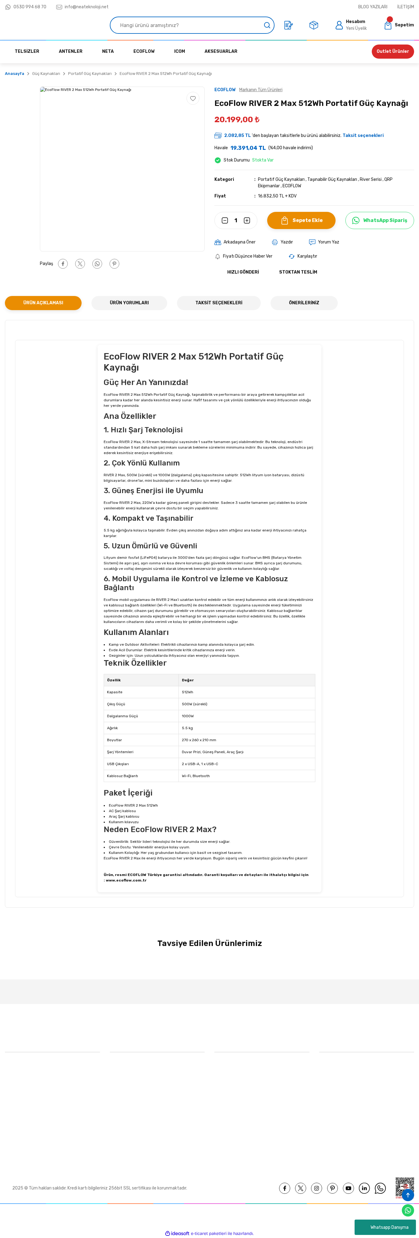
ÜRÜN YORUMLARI (129, 303)
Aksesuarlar (225, 1094)
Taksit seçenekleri (363, 135)
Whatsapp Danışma (390, 1227)
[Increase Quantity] (250, 220)
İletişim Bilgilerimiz (128, 1094)
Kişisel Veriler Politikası (341, 1108)
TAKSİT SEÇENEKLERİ (218, 303)
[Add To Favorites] (192, 98)
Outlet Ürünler (393, 51)
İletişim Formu (124, 1108)
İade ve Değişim (334, 1123)
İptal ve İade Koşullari (340, 1094)
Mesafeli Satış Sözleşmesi (345, 1066)
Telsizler (222, 1080)
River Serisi (371, 179)
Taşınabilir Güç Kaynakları (332, 179)
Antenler (223, 1123)
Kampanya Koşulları (338, 1137)
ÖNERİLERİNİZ (304, 303)
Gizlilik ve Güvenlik (337, 1080)
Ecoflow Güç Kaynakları (237, 1066)
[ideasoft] (177, 1233)
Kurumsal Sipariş (126, 1137)
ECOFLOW (292, 186)
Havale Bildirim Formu (131, 1123)
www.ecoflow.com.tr (126, 880)
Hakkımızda (121, 1066)
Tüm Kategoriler (230, 1137)
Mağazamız (121, 1080)
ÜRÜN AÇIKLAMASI (43, 303)
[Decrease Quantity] (221, 220)
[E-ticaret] (209, 1233)
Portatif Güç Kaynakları (281, 179)
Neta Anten (225, 1108)
